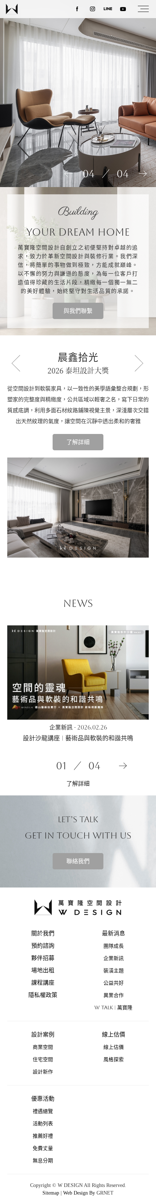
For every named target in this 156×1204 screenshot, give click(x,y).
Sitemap (50, 1193)
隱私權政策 (42, 995)
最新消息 (113, 933)
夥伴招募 (42, 958)
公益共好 (113, 983)
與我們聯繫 (78, 310)
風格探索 (113, 1059)
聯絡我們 (78, 861)
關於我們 (42, 933)
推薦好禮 (43, 1136)
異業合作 (113, 995)
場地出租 (42, 970)
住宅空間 (43, 1059)
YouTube (123, 9)
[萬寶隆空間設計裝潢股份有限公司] (13, 9)
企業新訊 (113, 958)
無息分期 (43, 1160)
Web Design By (79, 1193)
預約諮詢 (42, 945)
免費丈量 (43, 1148)
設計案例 (42, 1034)
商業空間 (43, 1047)
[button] (18, 363)
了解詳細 (78, 442)
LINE (107, 9)
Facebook (77, 9)
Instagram (92, 9)
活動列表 (43, 1123)
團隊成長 (113, 946)
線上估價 (113, 1034)
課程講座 (42, 982)
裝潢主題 (113, 970)
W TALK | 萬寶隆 (113, 1007)
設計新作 (43, 1072)
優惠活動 (42, 1098)
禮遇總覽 (43, 1111)
